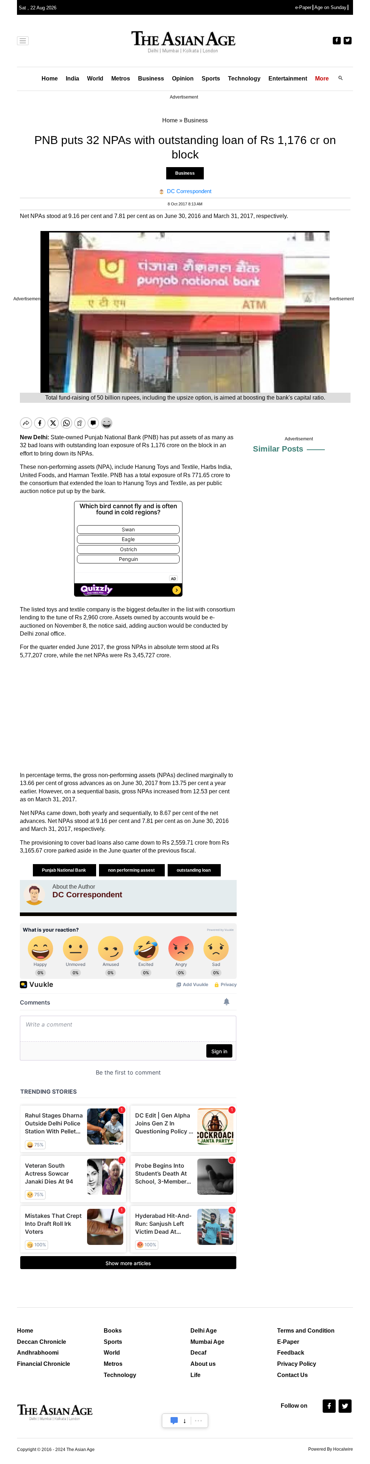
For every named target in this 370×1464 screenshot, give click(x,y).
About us (203, 1364)
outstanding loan (194, 870)
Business (151, 78)
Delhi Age (203, 1331)
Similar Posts (278, 448)
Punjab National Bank (64, 870)
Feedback (290, 1353)
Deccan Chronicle (41, 1342)
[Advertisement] (128, 715)
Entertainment (287, 78)
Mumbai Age (207, 1342)
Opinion (183, 78)
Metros (120, 78)
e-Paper (303, 7)
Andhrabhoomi (38, 1353)
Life (195, 1375)
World (95, 78)
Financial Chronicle (43, 1364)
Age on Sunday (330, 7)
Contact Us (292, 1375)
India (72, 78)
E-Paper (288, 1342)
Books (113, 1331)
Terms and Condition (306, 1331)
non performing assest (132, 870)
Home (50, 78)
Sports (211, 78)
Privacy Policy (296, 1364)
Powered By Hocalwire (330, 1449)
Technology (244, 78)
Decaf (198, 1353)
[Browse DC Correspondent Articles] (34, 894)
